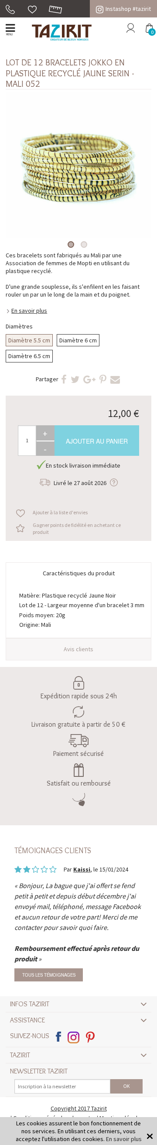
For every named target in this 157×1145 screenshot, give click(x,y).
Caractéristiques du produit (79, 573)
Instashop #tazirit (128, 9)
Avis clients (78, 649)
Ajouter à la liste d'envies (60, 512)
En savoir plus (29, 310)
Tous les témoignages (48, 975)
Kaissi (81, 869)
